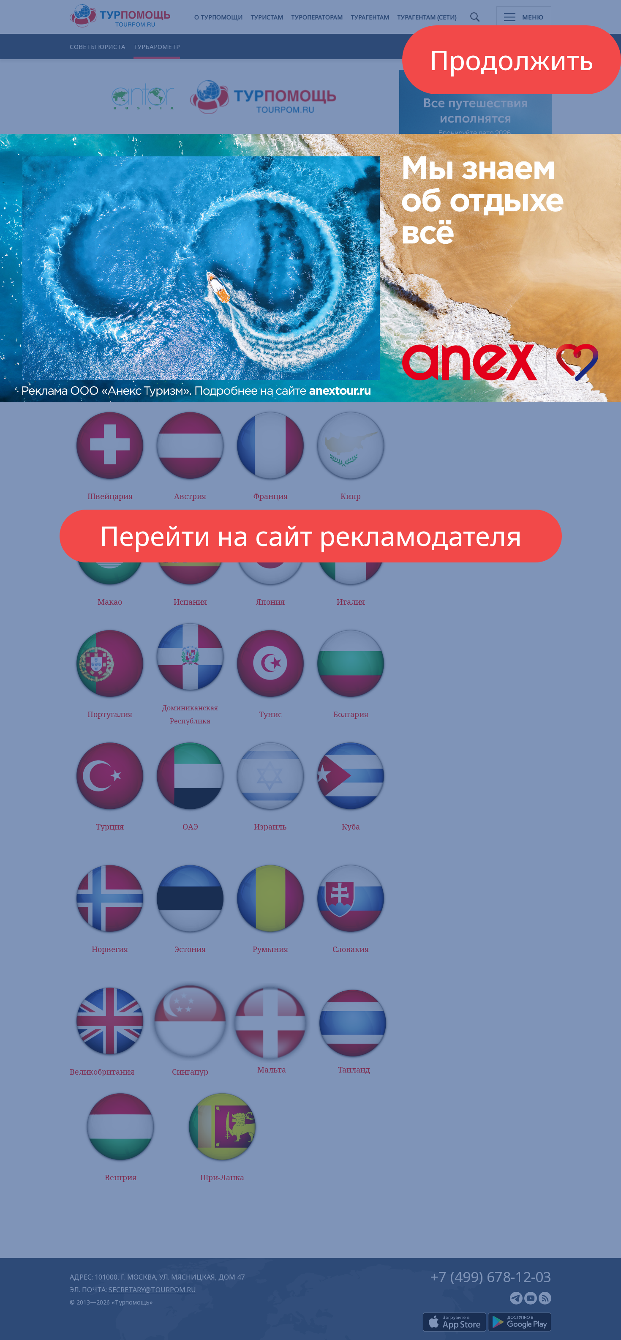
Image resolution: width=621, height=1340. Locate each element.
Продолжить (512, 59)
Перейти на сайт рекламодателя (311, 535)
